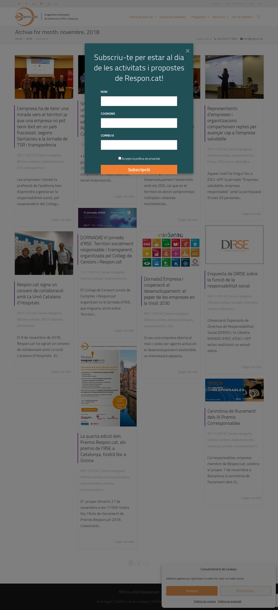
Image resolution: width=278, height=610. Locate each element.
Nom (104, 92)
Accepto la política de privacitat (141, 158)
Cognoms (108, 113)
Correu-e (107, 135)
